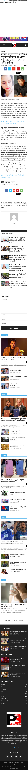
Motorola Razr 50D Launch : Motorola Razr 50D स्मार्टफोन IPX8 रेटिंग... (17, 492)
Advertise (11, 762)
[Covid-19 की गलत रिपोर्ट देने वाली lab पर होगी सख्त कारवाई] (5, 675)
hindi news (7, 182)
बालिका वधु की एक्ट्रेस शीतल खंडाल (6, 184)
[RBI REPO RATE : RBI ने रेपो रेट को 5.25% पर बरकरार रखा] (5, 439)
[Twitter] (16, 756)
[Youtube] (20, 756)
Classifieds (16, 762)
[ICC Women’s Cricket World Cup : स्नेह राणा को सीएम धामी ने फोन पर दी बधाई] (5, 571)
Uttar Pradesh (4, 701)
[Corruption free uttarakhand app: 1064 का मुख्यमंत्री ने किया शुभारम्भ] (5, 648)
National (6, 0)
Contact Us (7, 764)
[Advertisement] (14, 20)
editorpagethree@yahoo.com (17, 747)
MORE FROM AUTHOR (7, 233)
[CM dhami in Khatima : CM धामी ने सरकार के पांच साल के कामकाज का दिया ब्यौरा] (5, 667)
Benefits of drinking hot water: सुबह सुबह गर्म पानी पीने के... (13, 605)
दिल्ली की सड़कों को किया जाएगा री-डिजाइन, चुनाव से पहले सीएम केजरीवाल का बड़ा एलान (20, 204)
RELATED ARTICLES (6, 231)
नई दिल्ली (12, 182)
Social (21, 762)
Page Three (3, 608)
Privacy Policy (15, 764)
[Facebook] (7, 756)
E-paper (5, 762)
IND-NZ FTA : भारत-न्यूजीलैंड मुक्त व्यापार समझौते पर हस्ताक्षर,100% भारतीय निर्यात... (13, 420)
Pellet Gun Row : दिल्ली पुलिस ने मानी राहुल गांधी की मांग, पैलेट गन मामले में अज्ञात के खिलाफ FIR (17, 276)
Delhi (2, 694)
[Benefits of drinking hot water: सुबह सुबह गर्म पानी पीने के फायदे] (14, 593)
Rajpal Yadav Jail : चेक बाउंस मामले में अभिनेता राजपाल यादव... (13, 359)
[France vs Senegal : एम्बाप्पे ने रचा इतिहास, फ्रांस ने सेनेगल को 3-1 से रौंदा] (5, 556)
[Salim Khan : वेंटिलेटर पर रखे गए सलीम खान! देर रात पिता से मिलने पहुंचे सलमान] (5, 386)
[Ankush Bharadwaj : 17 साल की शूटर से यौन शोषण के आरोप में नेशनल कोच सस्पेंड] (5, 564)
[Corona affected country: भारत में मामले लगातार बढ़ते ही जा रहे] (5, 660)
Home (1, 0)
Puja (3, 65)
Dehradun (3, 689)
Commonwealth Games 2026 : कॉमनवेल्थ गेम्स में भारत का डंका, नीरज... (12, 543)
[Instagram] (11, 756)
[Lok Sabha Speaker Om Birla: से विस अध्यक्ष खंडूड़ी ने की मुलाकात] (5, 633)
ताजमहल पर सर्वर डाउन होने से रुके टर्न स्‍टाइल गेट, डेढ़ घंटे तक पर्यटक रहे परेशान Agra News (7, 205)
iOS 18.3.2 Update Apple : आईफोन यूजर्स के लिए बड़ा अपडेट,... (12, 481)
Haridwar (3, 703)
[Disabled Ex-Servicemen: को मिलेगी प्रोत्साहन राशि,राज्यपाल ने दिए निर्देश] (5, 641)
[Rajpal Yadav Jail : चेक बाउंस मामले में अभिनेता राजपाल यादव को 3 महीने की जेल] (14, 347)
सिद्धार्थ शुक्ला (16, 184)
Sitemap (21, 764)
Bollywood (3, 698)
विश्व (2, 691)
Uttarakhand (4, 686)
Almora (3, 696)
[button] (26, 45)
